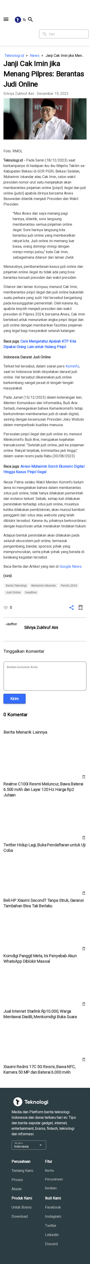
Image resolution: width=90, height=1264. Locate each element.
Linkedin (52, 1235)
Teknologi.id (14, 55)
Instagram (53, 1216)
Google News (70, 566)
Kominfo (72, 366)
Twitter (50, 1225)
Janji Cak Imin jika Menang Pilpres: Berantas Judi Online (66, 55)
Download (20, 1216)
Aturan (17, 1189)
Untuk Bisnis (22, 1207)
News (34, 55)
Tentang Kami (22, 1170)
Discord (51, 1244)
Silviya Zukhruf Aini (18, 93)
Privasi (17, 1180)
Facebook (53, 1207)
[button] (6, 19)
